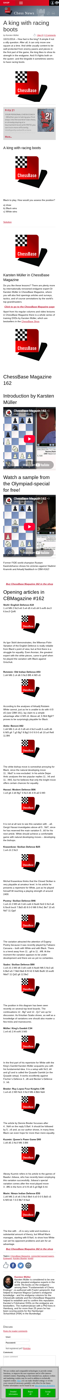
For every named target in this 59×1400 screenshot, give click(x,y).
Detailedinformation (13, 1393)
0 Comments (50, 35)
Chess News (24, 13)
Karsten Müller (22, 1277)
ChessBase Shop (30, 321)
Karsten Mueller (20, 1258)
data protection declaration (45, 1385)
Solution (7, 222)
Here (19, 1381)
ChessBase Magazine (20, 1256)
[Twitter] (20, 1265)
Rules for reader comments (15, 1331)
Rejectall (30, 1393)
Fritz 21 (10, 110)
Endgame (7, 1258)
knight (30, 1258)
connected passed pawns (42, 1256)
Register (27, 1348)
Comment (7, 1352)
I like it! (40, 35)
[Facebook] (13, 1265)
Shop (6, 3)
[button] (21, 3)
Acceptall (47, 1393)
